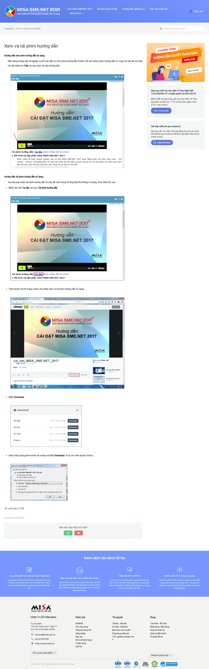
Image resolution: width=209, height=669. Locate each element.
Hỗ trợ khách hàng (83, 640)
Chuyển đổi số (156, 636)
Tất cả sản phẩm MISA (42, 653)
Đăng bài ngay (163, 142)
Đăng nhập (80, 633)
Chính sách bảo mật (66, 664)
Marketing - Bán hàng (159, 626)
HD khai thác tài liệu (107, 9)
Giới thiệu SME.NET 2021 (80, 9)
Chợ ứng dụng (81, 626)
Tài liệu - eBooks (119, 623)
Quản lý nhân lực (157, 630)
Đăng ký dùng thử (83, 630)
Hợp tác (78, 636)
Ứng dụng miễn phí (120, 633)
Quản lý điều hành (158, 633)
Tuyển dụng (80, 643)
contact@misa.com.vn (45, 634)
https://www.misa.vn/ (45, 643)
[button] (68, 533)
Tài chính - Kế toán (158, 623)
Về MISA (79, 623)
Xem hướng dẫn (161, 110)
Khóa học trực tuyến (121, 630)
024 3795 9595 (42, 639)
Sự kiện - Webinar (120, 626)
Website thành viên (160, 655)
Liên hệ (78, 646)
